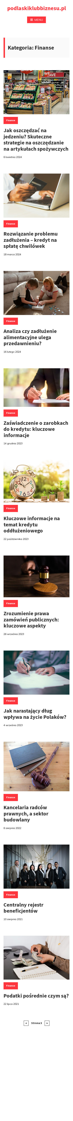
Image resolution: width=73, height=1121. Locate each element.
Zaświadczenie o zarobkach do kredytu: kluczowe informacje (36, 428)
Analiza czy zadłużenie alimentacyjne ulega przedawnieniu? (30, 337)
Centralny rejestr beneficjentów (23, 907)
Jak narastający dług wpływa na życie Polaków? (35, 713)
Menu (38, 19)
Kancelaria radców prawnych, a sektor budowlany (26, 813)
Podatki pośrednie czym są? (36, 995)
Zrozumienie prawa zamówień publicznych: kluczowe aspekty (31, 619)
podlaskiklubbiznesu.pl (36, 8)
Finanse (10, 120)
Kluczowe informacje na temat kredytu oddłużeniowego (32, 524)
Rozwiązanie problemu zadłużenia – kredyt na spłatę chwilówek (31, 239)
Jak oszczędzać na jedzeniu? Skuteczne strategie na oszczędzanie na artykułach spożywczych (36, 139)
